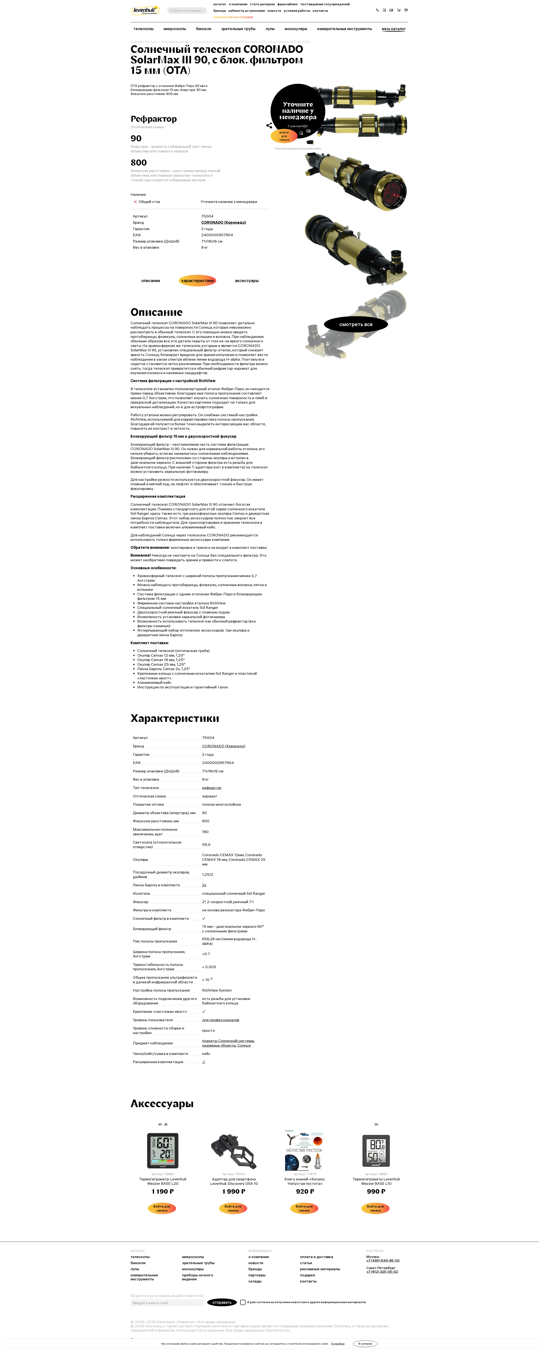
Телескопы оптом (175, 42)
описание (150, 280)
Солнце (244, 1045)
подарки (307, 1275)
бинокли (203, 29)
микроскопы (175, 29)
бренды (219, 11)
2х (204, 884)
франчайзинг (287, 4)
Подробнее (337, 1343)
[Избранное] (384, 10)
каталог (219, 4)
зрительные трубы (238, 29)
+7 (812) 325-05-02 (382, 1271)
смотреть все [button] (356, 324)
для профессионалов (220, 1019)
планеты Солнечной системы (228, 1040)
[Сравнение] (391, 10)
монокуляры (296, 29)
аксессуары (247, 280)
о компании (238, 4)
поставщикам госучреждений (325, 4)
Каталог (151, 42)
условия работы (297, 11)
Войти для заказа (284, 136)
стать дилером (262, 4)
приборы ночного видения (197, 1277)
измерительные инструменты (344, 29)
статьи (306, 1263)
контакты (320, 11)
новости (274, 11)
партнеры (256, 1275)
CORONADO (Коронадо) (223, 222)
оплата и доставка (316, 1257)
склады (254, 1281)
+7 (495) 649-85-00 (383, 1260)
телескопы (143, 29)
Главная (136, 42)
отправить (222, 1302)
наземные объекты (219, 1045)
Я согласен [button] (365, 1343)
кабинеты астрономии (246, 11)
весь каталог (394, 29)
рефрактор (211, 787)
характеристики (197, 280)
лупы (270, 29)
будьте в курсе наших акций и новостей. (167, 1296)
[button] (377, 10)
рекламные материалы (320, 1269)
